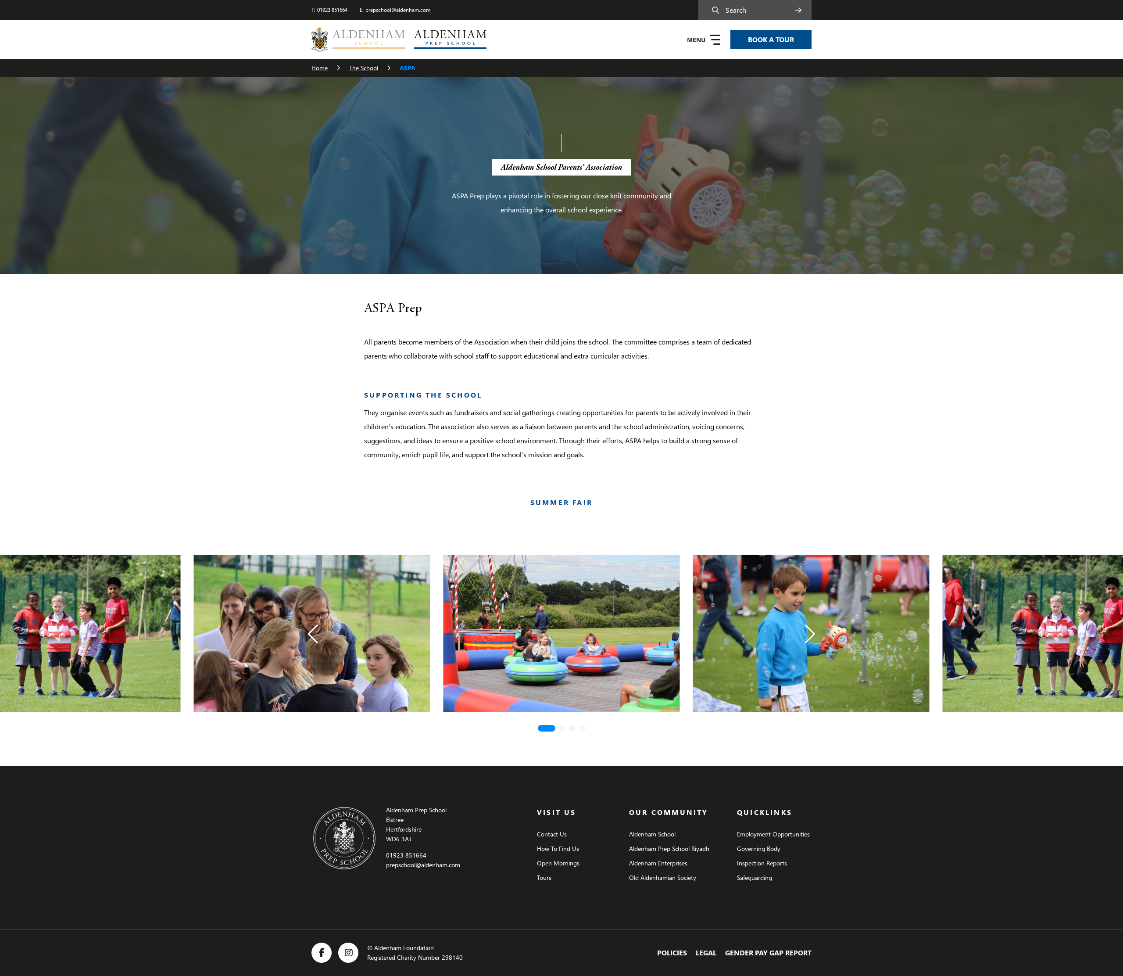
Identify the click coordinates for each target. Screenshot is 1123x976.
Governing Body (758, 848)
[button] (313, 634)
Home (319, 68)
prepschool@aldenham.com (397, 10)
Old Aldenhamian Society (662, 877)
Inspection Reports (762, 863)
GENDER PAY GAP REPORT (768, 952)
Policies (672, 952)
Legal (706, 952)
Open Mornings (558, 863)
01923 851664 (332, 10)
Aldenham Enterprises (658, 863)
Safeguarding (754, 877)
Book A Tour (771, 39)
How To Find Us (558, 848)
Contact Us (552, 834)
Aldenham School (652, 834)
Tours (544, 877)
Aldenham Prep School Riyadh (669, 848)
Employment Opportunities (773, 834)
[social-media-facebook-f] (321, 953)
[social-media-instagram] (348, 953)
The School (363, 68)
